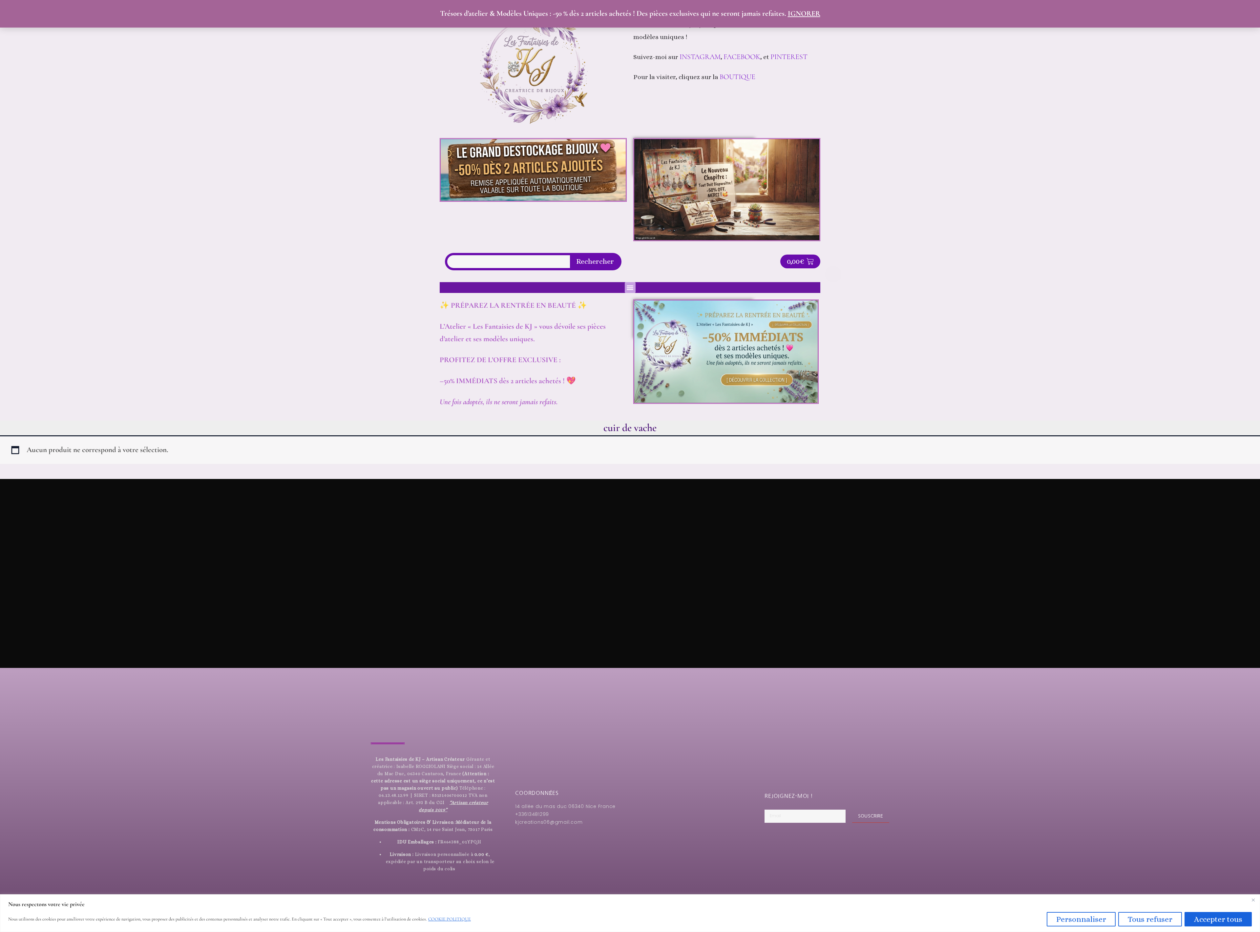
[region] (630, 913)
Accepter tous (1218, 919)
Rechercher (595, 261)
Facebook (742, 56)
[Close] (1253, 900)
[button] (630, 287)
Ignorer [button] (804, 13)
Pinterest (789, 56)
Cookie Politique (449, 919)
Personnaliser (1081, 919)
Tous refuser (1150, 919)
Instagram (700, 56)
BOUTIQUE (737, 76)
